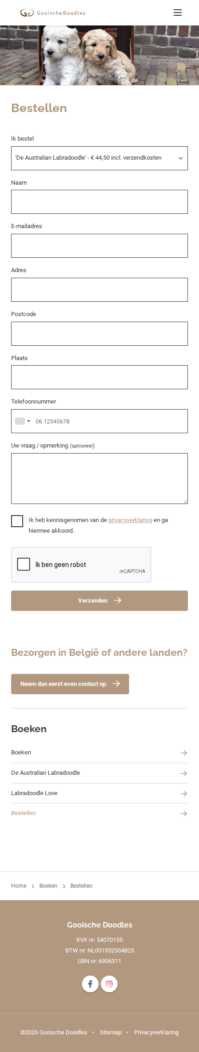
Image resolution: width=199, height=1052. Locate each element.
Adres (18, 270)
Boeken (29, 729)
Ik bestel (22, 138)
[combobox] (22, 421)
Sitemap (111, 1032)
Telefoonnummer (33, 401)
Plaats (19, 358)
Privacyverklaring (156, 1032)
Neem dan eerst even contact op (63, 683)
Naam (19, 182)
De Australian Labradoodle (45, 772)
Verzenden (92, 600)
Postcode (23, 314)
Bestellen (23, 812)
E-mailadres (26, 226)
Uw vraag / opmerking (53, 445)
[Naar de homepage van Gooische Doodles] (52, 12)
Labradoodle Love (34, 793)
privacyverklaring (130, 520)
